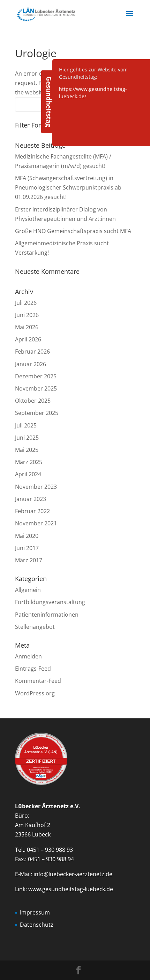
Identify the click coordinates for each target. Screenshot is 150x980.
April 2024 (28, 474)
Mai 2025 (26, 450)
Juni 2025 (27, 437)
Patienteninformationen (46, 614)
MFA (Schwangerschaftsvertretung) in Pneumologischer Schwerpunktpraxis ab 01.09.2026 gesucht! (68, 187)
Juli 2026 (26, 303)
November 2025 (36, 388)
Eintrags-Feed (33, 668)
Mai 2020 (26, 536)
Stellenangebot (35, 627)
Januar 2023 (30, 499)
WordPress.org (35, 693)
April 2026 (28, 339)
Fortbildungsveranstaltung (50, 602)
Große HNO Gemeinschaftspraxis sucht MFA (73, 231)
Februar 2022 (32, 511)
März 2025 (28, 462)
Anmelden (28, 656)
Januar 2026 (30, 364)
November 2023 (36, 487)
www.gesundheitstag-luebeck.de (70, 889)
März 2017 (28, 560)
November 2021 (36, 523)
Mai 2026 (26, 327)
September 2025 (36, 413)
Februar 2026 (32, 351)
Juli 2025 (26, 425)
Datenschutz (36, 924)
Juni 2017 (27, 548)
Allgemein (28, 590)
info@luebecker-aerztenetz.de (72, 874)
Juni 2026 (27, 315)
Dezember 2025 (36, 376)
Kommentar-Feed (38, 681)
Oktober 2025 (33, 400)
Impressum (35, 912)
